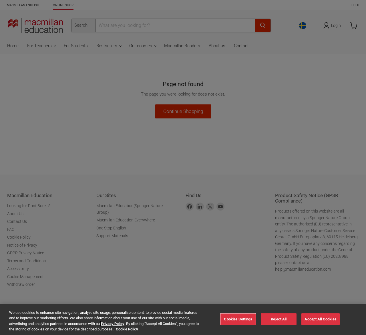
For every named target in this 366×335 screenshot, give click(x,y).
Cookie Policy (127, 329)
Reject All (279, 319)
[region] (183, 319)
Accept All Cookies (320, 319)
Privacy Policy (112, 324)
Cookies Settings (238, 319)
